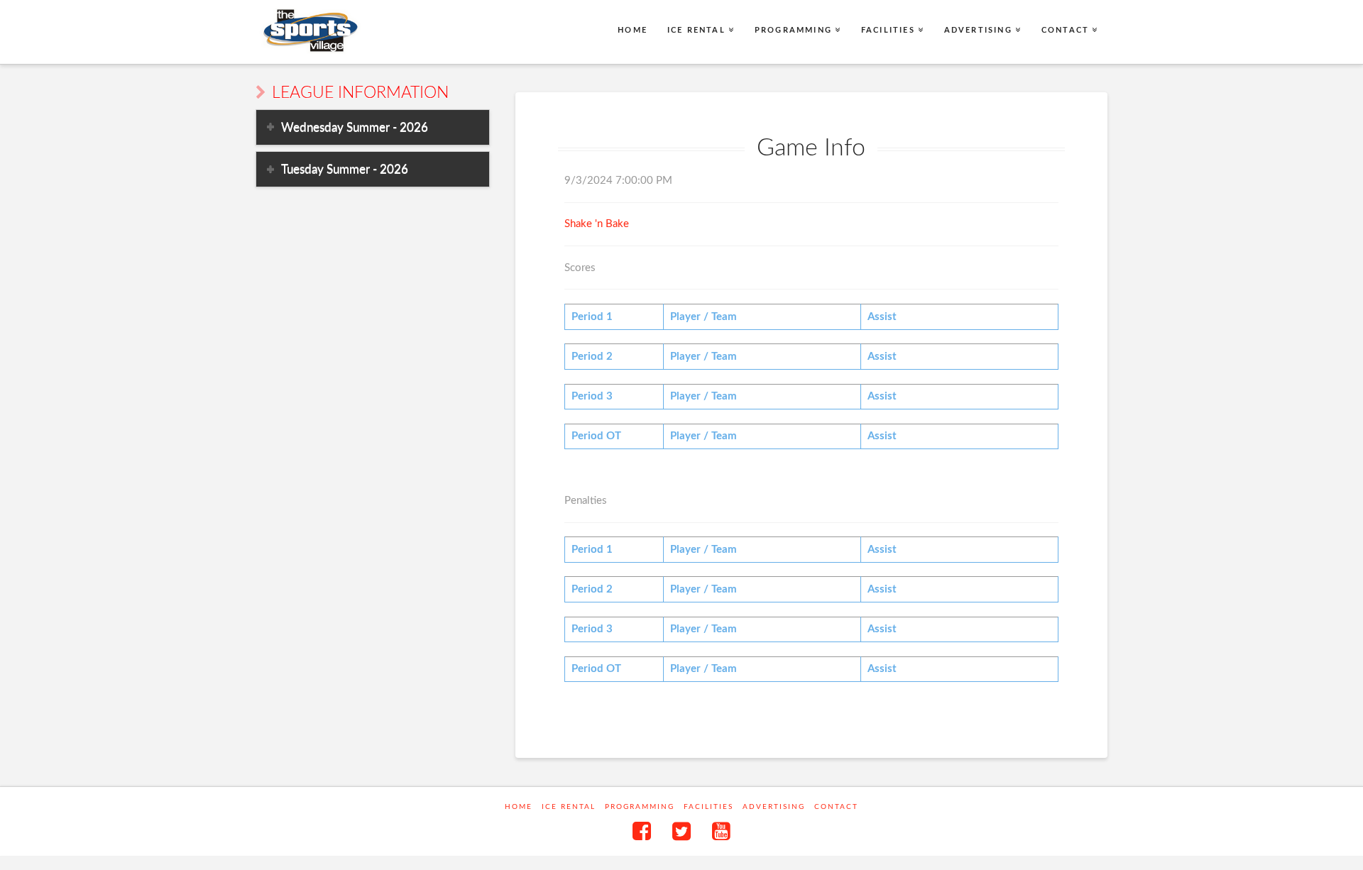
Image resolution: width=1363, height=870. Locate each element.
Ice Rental (569, 806)
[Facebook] (642, 831)
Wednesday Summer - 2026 (354, 127)
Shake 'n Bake (596, 224)
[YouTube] (721, 831)
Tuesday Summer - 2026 (344, 169)
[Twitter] (681, 831)
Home (518, 806)
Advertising (774, 806)
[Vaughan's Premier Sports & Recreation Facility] (309, 31)
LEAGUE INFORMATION (360, 93)
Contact (836, 806)
